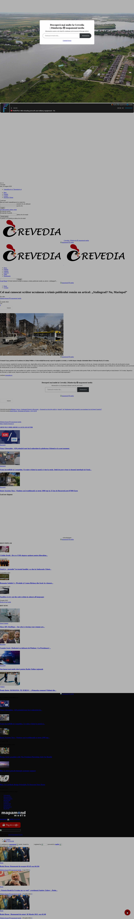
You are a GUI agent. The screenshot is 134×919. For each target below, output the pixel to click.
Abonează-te (85, 35)
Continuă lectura (67, 40)
